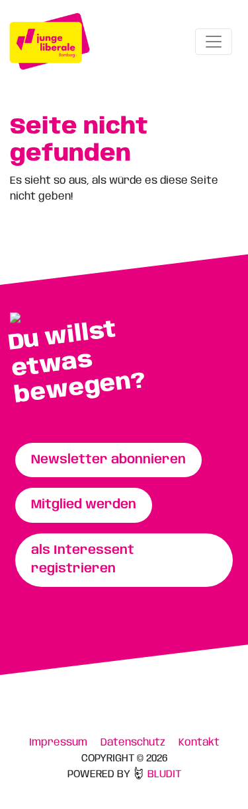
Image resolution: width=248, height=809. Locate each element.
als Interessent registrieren (82, 560)
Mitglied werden (83, 505)
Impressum (58, 742)
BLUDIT (163, 774)
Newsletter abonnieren (108, 460)
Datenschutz (133, 742)
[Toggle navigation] (213, 41)
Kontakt (199, 742)
